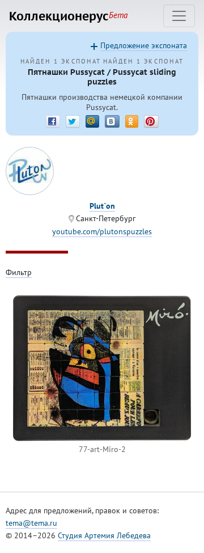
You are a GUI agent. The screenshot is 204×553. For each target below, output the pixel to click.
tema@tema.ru (31, 523)
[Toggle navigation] (179, 16)
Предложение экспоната (143, 45)
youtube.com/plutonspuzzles (102, 231)
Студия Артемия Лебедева (104, 535)
